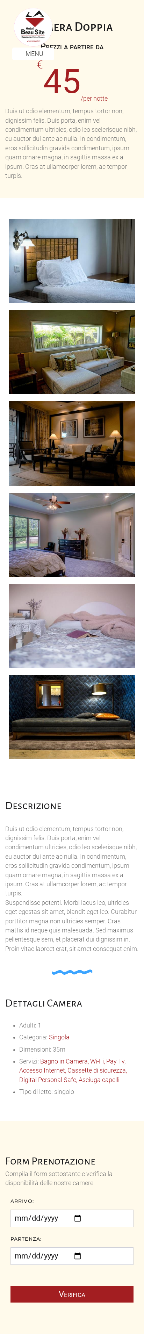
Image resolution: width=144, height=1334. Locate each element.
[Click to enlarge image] (72, 260)
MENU (33, 53)
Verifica (72, 1294)
